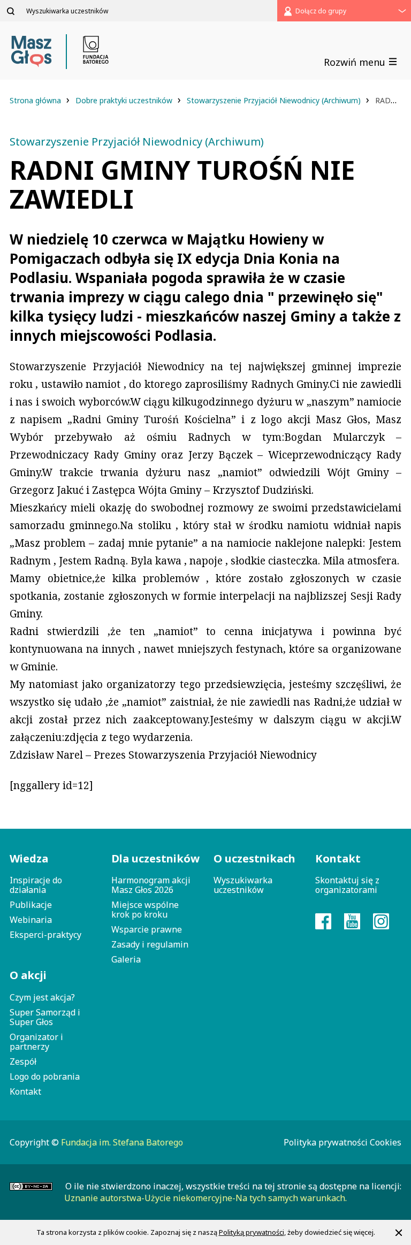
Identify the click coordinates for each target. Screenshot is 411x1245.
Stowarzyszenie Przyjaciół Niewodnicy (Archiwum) (275, 100)
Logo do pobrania (45, 1076)
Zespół (23, 1061)
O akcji (28, 975)
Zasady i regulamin (149, 944)
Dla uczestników (154, 858)
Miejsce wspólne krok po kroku (145, 909)
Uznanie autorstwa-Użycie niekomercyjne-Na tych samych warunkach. (205, 1198)
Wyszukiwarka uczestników (243, 885)
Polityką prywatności (251, 1232)
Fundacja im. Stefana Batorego (122, 1142)
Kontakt (25, 1091)
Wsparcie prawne (146, 929)
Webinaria (31, 920)
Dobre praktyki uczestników (124, 100)
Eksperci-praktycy (45, 935)
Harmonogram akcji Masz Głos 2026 (151, 885)
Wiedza (29, 858)
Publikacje (31, 905)
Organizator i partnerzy (36, 1041)
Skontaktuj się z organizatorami (347, 885)
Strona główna (36, 100)
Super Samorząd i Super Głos (45, 1017)
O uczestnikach (254, 858)
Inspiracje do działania (36, 885)
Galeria (126, 959)
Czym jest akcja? (42, 997)
